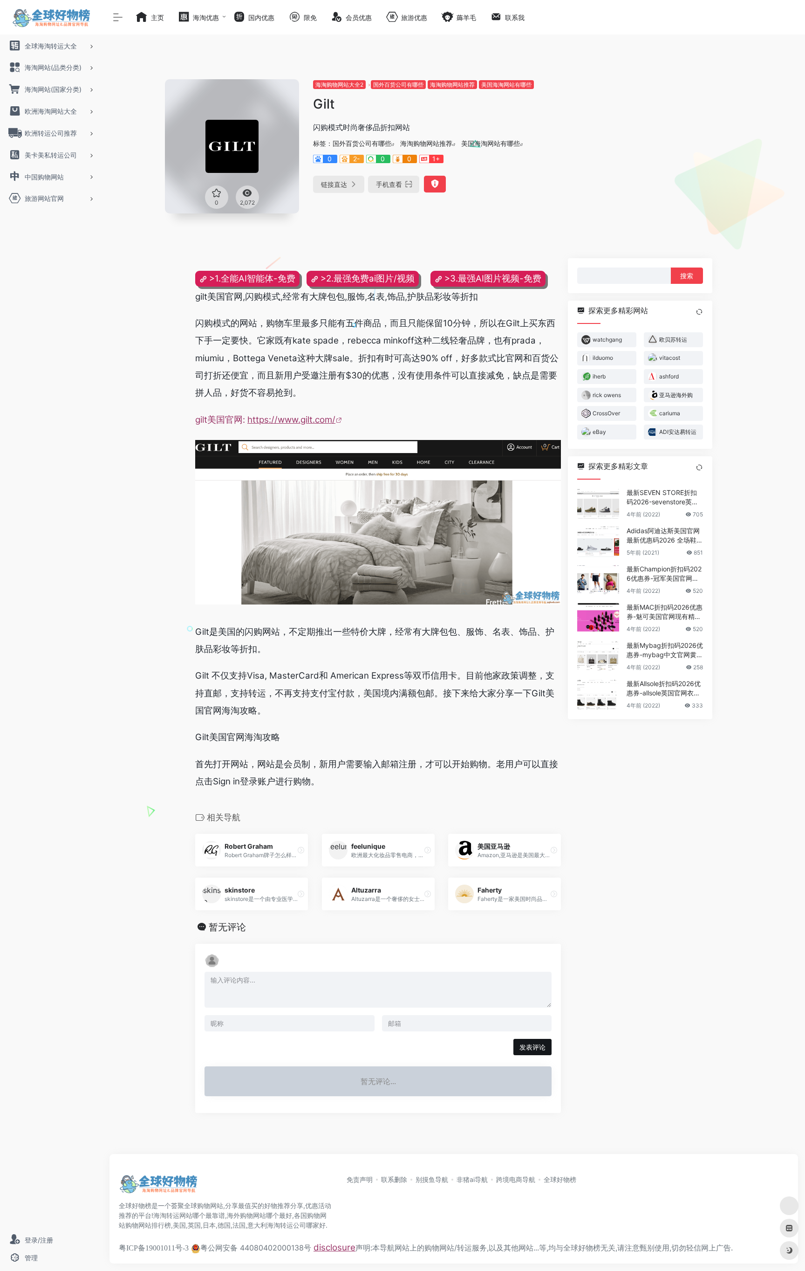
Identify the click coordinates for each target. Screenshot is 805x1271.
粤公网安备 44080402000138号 (255, 1247)
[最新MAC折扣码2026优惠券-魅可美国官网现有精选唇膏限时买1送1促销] (598, 617)
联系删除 (394, 1179)
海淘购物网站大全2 (339, 84)
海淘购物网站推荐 (452, 84)
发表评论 (532, 1047)
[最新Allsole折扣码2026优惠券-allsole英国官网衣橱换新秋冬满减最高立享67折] (598, 694)
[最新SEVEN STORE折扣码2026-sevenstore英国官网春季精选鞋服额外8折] (598, 503)
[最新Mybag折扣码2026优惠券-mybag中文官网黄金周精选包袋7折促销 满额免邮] (598, 655)
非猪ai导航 (472, 1179)
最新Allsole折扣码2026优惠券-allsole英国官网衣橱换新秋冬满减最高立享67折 (664, 688)
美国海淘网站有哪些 (506, 84)
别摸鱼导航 (432, 1179)
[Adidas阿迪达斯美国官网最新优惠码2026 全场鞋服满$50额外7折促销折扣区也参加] (598, 541)
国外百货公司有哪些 (398, 84)
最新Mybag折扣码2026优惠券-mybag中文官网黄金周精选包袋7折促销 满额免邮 (665, 650)
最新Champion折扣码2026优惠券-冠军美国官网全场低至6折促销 (664, 573)
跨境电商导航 (515, 1179)
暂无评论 (227, 927)
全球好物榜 (560, 1179)
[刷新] (699, 311)
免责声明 (360, 1179)
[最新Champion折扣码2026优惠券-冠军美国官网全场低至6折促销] (598, 579)
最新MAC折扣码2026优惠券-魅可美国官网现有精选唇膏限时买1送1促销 (665, 612)
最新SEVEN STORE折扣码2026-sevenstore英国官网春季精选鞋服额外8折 (665, 497)
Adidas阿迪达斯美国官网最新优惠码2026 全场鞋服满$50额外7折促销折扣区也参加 (665, 535)
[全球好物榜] (158, 1187)
